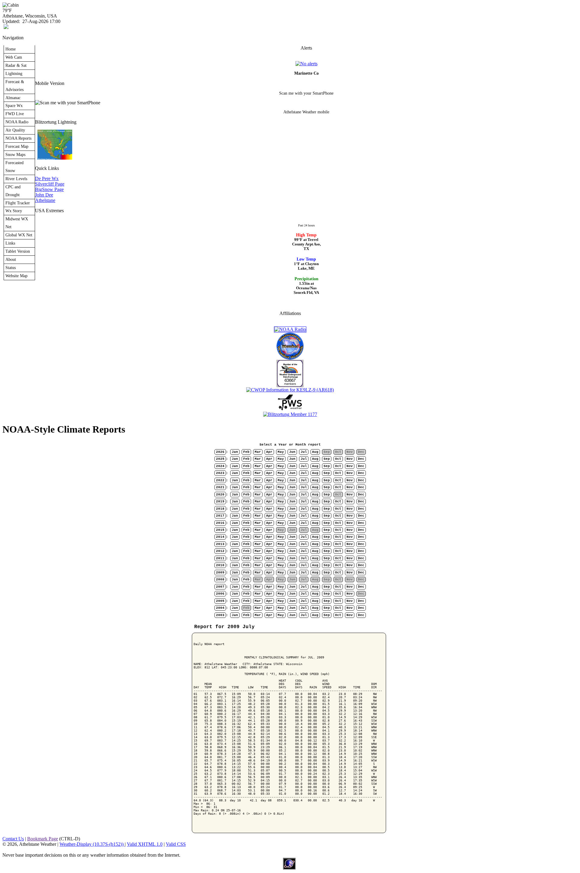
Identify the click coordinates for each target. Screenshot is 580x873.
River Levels (16, 178)
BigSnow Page (49, 189)
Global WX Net (18, 234)
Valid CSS (176, 844)
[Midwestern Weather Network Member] (290, 358)
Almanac (13, 97)
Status (10, 267)
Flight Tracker (17, 202)
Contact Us (13, 838)
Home (10, 49)
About (10, 259)
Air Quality (15, 130)
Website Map (16, 275)
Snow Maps (15, 154)
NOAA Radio (16, 121)
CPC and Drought (13, 190)
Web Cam (13, 57)
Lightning (13, 73)
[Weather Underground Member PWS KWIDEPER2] (290, 385)
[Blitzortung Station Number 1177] (290, 414)
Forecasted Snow (14, 166)
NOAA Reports (18, 138)
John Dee (44, 194)
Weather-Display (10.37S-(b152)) (92, 844)
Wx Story (13, 210)
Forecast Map (16, 146)
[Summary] (306, 63)
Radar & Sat (16, 65)
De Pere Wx (47, 178)
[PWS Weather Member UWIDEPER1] (290, 410)
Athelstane (45, 200)
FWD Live (14, 113)
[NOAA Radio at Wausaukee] (290, 329)
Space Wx (14, 105)
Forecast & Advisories (14, 85)
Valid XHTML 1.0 (145, 844)
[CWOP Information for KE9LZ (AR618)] (290, 389)
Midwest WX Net (16, 222)
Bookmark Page (42, 838)
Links (10, 243)
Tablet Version (17, 251)
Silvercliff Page (49, 184)
